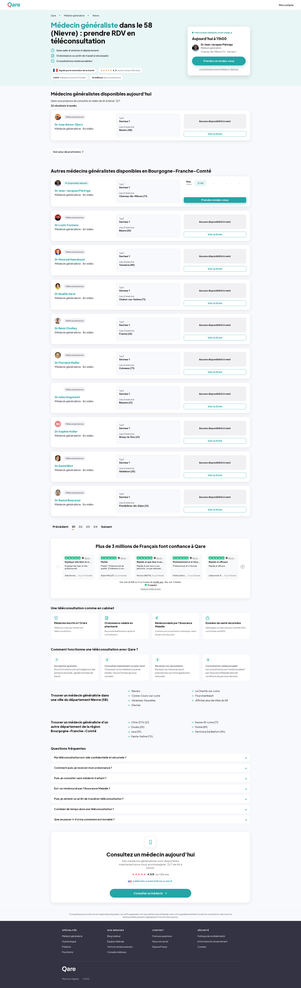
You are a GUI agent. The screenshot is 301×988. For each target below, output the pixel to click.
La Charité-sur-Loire (207, 691)
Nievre (96, 15)
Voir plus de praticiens (67, 151)
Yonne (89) (201, 727)
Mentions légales (70, 978)
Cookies (202, 946)
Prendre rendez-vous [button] (215, 200)
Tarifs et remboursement (120, 946)
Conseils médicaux (116, 952)
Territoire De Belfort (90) (210, 731)
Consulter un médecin (148, 893)
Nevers (136, 691)
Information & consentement (212, 941)
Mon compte (286, 5)
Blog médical (113, 936)
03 (88, 526)
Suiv (106, 526)
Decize (136, 705)
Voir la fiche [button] (215, 133)
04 (95, 526)
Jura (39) (136, 731)
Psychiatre (67, 952)
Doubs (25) (137, 727)
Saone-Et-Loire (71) (206, 722)
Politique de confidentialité (211, 936)
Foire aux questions (162, 936)
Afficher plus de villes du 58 (211, 700)
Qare (53, 15)
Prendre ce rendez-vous (218, 61)
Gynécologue (69, 941)
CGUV (86, 978)
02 (80, 526)
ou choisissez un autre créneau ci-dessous (218, 69)
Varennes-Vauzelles (144, 700)
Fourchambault (204, 695)
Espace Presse (159, 946)
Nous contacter (160, 941)
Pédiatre (66, 946)
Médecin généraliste (74, 15)
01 (73, 526)
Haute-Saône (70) (142, 736)
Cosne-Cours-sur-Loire (146, 695)
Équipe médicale (115, 941)
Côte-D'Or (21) (140, 722)
